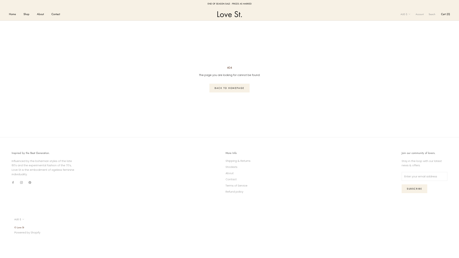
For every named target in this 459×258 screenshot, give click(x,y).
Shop (26, 14)
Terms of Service (236, 185)
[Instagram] (21, 182)
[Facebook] (13, 182)
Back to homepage (229, 88)
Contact (55, 14)
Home (12, 14)
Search (432, 14)
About (40, 14)
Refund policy (234, 192)
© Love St (19, 227)
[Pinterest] (30, 182)
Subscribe (414, 188)
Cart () (445, 14)
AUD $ (404, 14)
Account (420, 14)
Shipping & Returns (238, 161)
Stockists (231, 167)
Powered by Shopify (27, 232)
